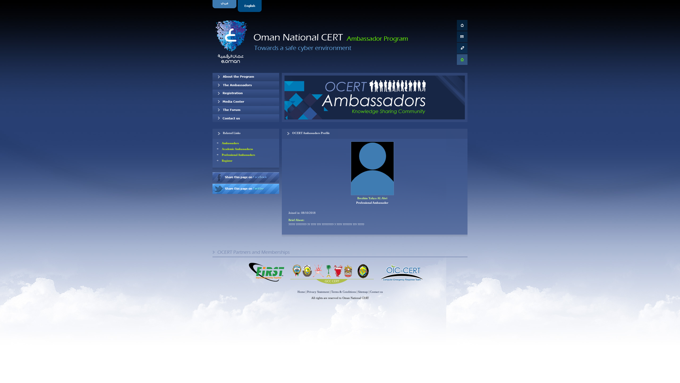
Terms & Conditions (343, 291)
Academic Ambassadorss (237, 149)
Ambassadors (230, 143)
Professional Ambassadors (238, 154)
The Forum (245, 110)
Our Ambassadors (245, 85)
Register (227, 160)
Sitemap (363, 291)
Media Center (245, 102)
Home (301, 291)
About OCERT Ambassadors (245, 77)
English (250, 6)
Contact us (245, 118)
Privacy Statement (318, 291)
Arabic (225, 6)
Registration (245, 93)
